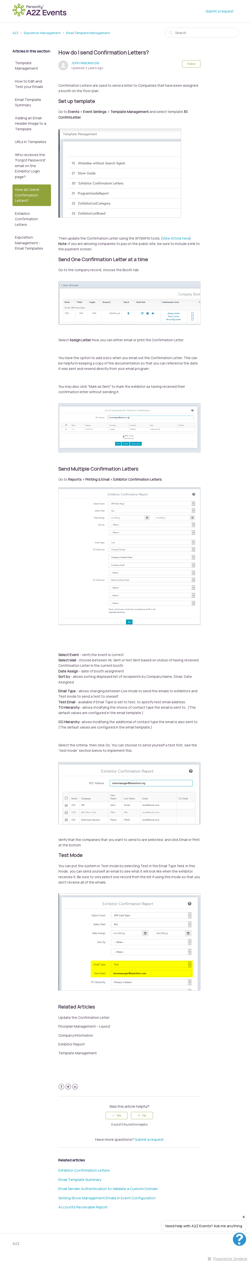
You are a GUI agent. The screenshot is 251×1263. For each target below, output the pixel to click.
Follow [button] (191, 64)
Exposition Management (42, 33)
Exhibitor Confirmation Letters (26, 219)
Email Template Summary (28, 102)
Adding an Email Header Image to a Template (30, 123)
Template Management (26, 65)
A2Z (15, 33)
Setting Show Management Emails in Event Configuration (107, 1198)
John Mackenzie (85, 62)
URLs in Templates (30, 141)
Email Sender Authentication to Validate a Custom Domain (108, 1188)
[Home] (41, 15)
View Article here (176, 238)
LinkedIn (75, 1087)
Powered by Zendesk (230, 1259)
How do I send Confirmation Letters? (27, 195)
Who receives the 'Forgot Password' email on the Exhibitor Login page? (30, 165)
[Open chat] (239, 1239)
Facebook (61, 1087)
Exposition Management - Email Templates (29, 243)
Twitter (68, 1087)
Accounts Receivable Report (83, 1207)
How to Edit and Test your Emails (29, 84)
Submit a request (220, 11)
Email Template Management (88, 33)
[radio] (117, 1115)
